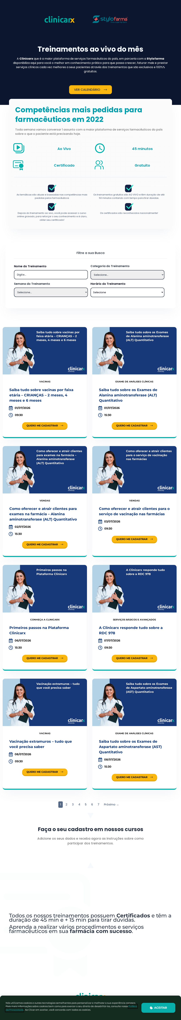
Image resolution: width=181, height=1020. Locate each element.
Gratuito (142, 165)
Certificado (64, 165)
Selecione (99, 292)
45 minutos (142, 148)
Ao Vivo (64, 148)
